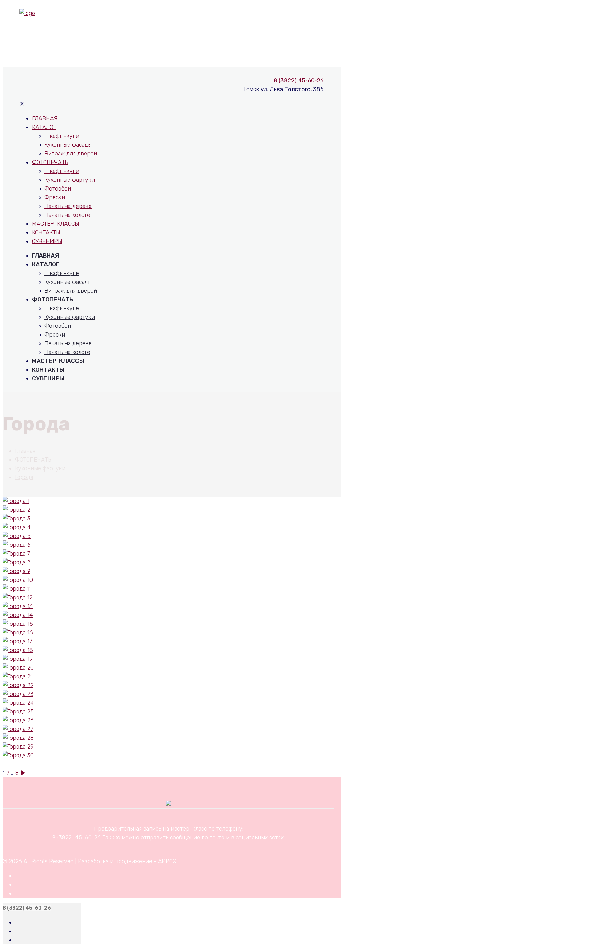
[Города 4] (17, 527)
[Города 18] (18, 650)
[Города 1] (16, 501)
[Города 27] (18, 729)
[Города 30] (18, 755)
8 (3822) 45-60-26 (299, 27)
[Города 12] (18, 597)
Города (24, 477)
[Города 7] (16, 553)
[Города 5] (17, 536)
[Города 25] (18, 711)
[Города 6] (17, 544)
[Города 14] (18, 615)
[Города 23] (18, 694)
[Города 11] (17, 588)
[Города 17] (17, 641)
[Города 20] (18, 667)
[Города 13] (18, 606)
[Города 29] (18, 746)
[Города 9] (16, 571)
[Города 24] (18, 702)
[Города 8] (17, 562)
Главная (25, 450)
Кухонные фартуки (40, 468)
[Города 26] (18, 720)
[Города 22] (18, 685)
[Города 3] (16, 518)
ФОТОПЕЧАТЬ (33, 459)
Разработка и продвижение (115, 861)
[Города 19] (18, 658)
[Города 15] (18, 623)
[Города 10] (18, 580)
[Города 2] (16, 509)
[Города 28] (18, 737)
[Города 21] (18, 676)
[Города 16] (18, 632)
